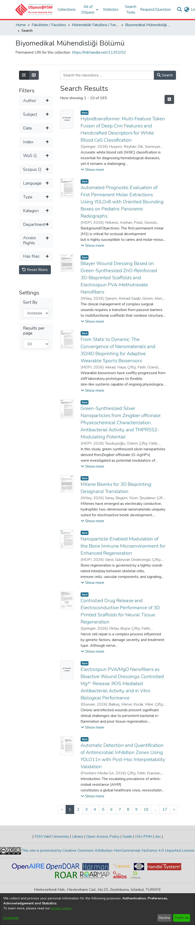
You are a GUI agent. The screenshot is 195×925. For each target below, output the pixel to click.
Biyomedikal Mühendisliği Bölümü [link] (149, 25)
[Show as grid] (34, 75)
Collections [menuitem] (67, 9)
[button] (34, 9)
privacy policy (61, 908)
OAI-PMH (143, 836)
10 (146, 809)
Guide (127, 836)
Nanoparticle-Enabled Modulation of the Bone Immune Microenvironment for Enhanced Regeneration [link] (123, 546)
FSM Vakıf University (52, 836)
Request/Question (155, 9)
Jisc (158, 836)
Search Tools (130, 9)
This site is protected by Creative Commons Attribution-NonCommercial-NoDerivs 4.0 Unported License (107, 850)
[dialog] (97, 909)
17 (164, 809)
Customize (11, 918)
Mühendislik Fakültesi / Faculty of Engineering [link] (95, 25)
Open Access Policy (102, 836)
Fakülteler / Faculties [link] (49, 25)
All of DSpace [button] (87, 9)
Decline (164, 918)
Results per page (34, 331)
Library (77, 836)
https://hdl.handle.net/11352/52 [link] (99, 52)
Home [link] (21, 25)
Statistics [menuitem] (110, 9)
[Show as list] (24, 75)
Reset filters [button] (37, 269)
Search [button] (167, 75)
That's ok (181, 918)
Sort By (30, 302)
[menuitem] (89, 9)
